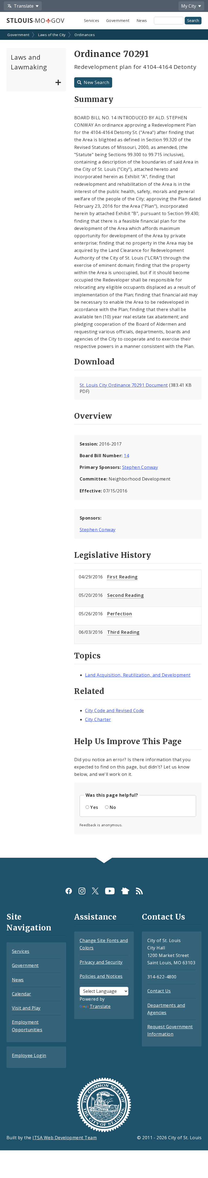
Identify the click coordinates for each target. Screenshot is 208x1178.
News (141, 20)
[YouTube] (110, 891)
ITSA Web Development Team (64, 1138)
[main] (104, 444)
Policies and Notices (101, 976)
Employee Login (29, 1055)
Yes (94, 807)
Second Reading (125, 595)
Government (118, 20)
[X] (95, 891)
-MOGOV (35, 20)
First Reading (122, 577)
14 (126, 456)
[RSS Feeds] (139, 891)
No (113, 807)
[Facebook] (68, 891)
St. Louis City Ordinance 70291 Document (124, 385)
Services (91, 20)
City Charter (98, 719)
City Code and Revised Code (114, 710)
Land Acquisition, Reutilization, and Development (137, 675)
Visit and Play (26, 1008)
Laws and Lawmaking (29, 62)
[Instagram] (82, 891)
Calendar (21, 994)
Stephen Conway (140, 467)
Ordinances (84, 34)
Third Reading (123, 632)
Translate (100, 1006)
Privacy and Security (101, 962)
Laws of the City (52, 34)
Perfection (119, 614)
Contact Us (159, 991)
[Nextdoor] (125, 891)
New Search (96, 82)
